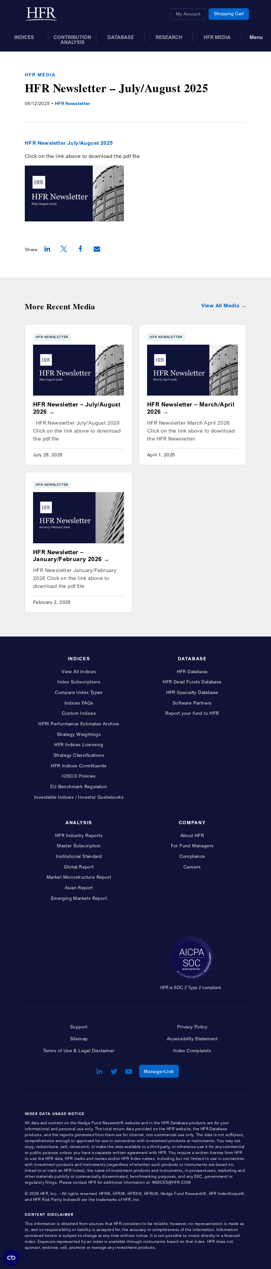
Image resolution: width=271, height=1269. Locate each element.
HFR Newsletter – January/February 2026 (67, 555)
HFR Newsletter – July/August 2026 (76, 408)
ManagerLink (161, 1071)
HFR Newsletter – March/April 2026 (190, 408)
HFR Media (40, 74)
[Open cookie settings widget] (11, 1258)
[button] (47, 249)
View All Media (220, 305)
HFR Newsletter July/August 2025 (69, 143)
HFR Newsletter (73, 103)
